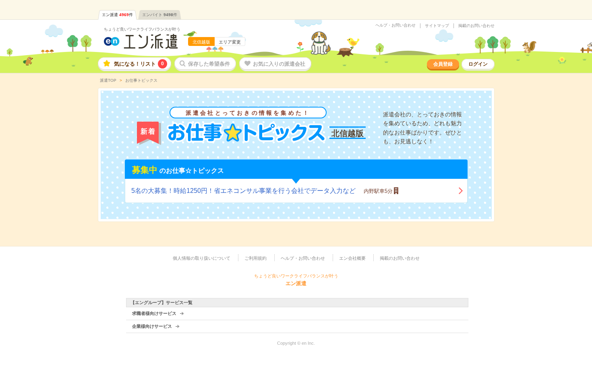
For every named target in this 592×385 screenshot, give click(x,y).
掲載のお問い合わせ (476, 26)
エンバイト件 (159, 14)
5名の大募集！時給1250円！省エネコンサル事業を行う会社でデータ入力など (262, 190)
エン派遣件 (117, 14)
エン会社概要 (352, 258)
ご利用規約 (255, 258)
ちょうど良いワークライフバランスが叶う (142, 29)
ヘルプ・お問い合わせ (395, 25)
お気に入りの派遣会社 (279, 64)
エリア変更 (230, 41)
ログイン (478, 64)
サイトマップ (437, 26)
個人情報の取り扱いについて (201, 258)
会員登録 (443, 64)
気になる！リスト (139, 64)
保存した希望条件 (209, 64)
